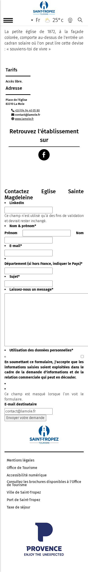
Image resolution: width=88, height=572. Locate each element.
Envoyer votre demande (25, 418)
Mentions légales (20, 460)
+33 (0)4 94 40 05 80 (27, 110)
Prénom (11, 233)
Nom (80, 233)
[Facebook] (44, 154)
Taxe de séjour (18, 507)
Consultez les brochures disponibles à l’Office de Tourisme (44, 483)
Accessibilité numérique (27, 475)
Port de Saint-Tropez (23, 499)
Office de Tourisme (22, 467)
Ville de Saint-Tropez (24, 492)
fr (38, 20)
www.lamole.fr (24, 118)
